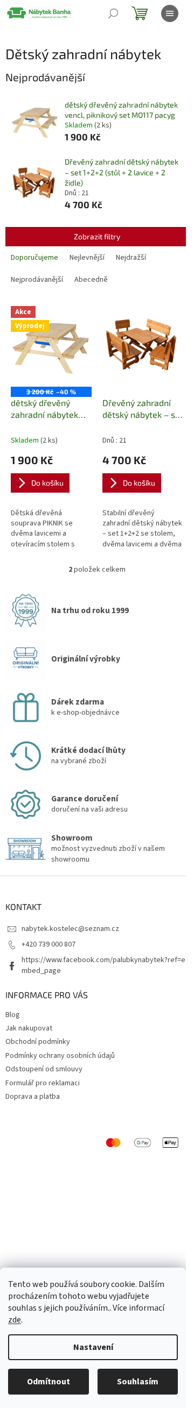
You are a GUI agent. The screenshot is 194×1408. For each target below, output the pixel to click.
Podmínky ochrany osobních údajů (60, 1055)
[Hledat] (113, 13)
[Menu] (170, 13)
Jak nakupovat (28, 1028)
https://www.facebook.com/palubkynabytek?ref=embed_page (103, 965)
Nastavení (93, 1347)
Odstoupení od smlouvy (43, 1069)
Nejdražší (131, 257)
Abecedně (91, 279)
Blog (12, 1014)
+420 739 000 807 (48, 944)
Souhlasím (137, 1382)
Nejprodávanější (37, 279)
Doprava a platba (32, 1096)
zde (14, 1320)
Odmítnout (48, 1382)
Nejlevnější (87, 257)
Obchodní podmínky (37, 1041)
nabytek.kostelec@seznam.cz (70, 928)
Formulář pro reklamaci (42, 1083)
